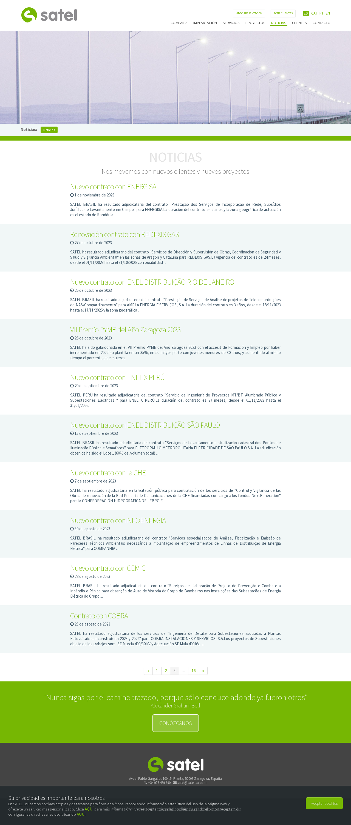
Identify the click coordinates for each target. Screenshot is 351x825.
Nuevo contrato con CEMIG (108, 568)
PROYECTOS (255, 22)
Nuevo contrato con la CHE (108, 473)
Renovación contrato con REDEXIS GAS (124, 234)
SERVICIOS (231, 22)
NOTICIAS (278, 22)
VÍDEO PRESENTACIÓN (249, 13)
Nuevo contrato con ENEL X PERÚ (117, 377)
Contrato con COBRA (99, 616)
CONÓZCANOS (175, 723)
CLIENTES (299, 22)
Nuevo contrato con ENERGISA (113, 187)
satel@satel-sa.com (191, 782)
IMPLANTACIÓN (205, 22)
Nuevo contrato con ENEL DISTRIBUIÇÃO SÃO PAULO (145, 425)
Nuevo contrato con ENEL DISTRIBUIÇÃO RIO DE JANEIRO (152, 282)
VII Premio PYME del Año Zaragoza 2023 (125, 330)
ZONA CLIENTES (283, 13)
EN (328, 13)
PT (321, 13)
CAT (314, 13)
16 (194, 670)
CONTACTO (321, 22)
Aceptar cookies (324, 803)
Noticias (49, 130)
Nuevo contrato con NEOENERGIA (118, 520)
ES (306, 13)
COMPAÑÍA (179, 22)
